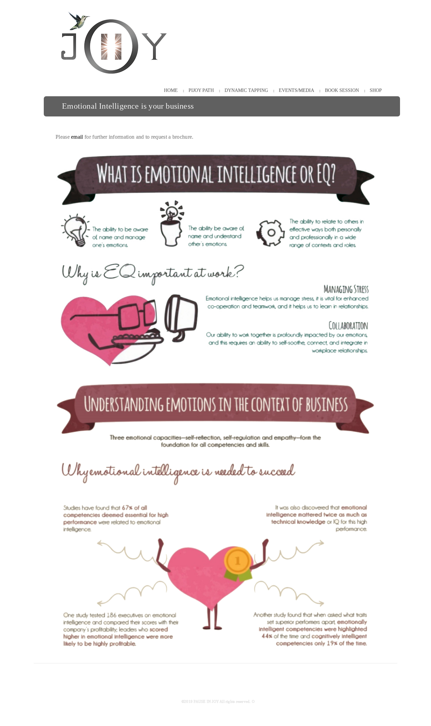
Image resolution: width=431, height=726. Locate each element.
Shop (376, 90)
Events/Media (296, 90)
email (77, 137)
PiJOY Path (201, 90)
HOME (171, 90)
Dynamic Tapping (246, 90)
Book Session (342, 90)
